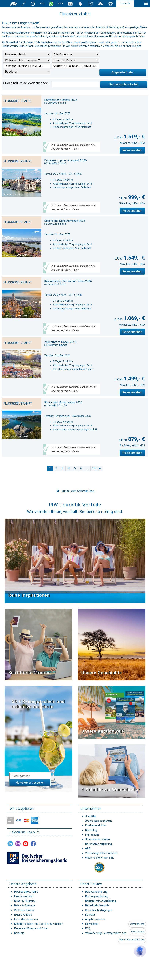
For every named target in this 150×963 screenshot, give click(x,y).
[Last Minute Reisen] (33, 3)
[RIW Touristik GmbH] (13, 3)
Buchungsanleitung (96, 896)
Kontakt (90, 914)
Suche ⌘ (125, 3)
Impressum (92, 834)
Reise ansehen (132, 150)
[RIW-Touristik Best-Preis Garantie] (38, 644)
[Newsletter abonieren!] (38, 738)
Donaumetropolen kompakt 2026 (65, 160)
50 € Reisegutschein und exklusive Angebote (38, 704)
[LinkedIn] (10, 843)
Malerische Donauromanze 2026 (64, 221)
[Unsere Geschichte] (111, 644)
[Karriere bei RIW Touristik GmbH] (24, 3)
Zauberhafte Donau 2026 (60, 342)
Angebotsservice (95, 919)
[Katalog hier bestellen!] (111, 712)
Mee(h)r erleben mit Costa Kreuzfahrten (38, 924)
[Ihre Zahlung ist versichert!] (37, 858)
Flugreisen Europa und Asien (31, 928)
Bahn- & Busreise (24, 905)
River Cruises (137, 931)
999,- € (136, 197)
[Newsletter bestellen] (70, 3)
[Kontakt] (111, 3)
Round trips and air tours (131, 939)
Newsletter (92, 924)
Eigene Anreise (23, 914)
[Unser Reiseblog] (90, 3)
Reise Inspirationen (29, 595)
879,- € (136, 439)
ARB (88, 848)
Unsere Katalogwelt (102, 731)
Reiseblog (91, 830)
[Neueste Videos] (75, 560)
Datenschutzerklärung (98, 844)
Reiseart (19, 933)
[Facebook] (33, 843)
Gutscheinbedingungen (98, 910)
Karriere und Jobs (95, 825)
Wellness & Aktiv (24, 910)
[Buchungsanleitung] (111, 771)
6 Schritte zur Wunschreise (110, 789)
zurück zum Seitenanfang (75, 491)
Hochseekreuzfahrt (26, 891)
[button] (140, 951)
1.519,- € (134, 136)
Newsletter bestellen (30, 782)
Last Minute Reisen (26, 919)
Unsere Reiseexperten (98, 821)
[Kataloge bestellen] (80, 3)
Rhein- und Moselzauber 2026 (63, 402)
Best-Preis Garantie (29, 672)
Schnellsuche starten (123, 84)
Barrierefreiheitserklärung (100, 901)
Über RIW (90, 816)
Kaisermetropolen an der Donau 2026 (68, 281)
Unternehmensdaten (97, 839)
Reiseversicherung (96, 891)
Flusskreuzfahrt (23, 896)
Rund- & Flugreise (25, 901)
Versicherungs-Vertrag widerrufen (105, 933)
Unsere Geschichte (101, 672)
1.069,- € (134, 318)
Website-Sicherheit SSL (99, 857)
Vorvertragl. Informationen (101, 853)
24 (93, 468)
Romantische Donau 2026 (60, 100)
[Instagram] (17, 843)
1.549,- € (134, 258)
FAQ (42, 3)
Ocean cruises (137, 924)
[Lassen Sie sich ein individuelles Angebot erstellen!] (100, 3)
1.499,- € (134, 379)
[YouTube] (25, 843)
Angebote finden (122, 72)
